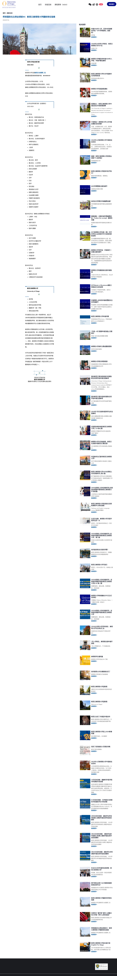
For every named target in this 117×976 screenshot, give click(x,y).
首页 (40, 5)
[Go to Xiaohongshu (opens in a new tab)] (101, 4)
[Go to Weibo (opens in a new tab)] (93, 4)
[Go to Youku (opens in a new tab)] (97, 4)
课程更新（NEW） (61, 5)
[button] (90, 4)
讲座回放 (48, 5)
